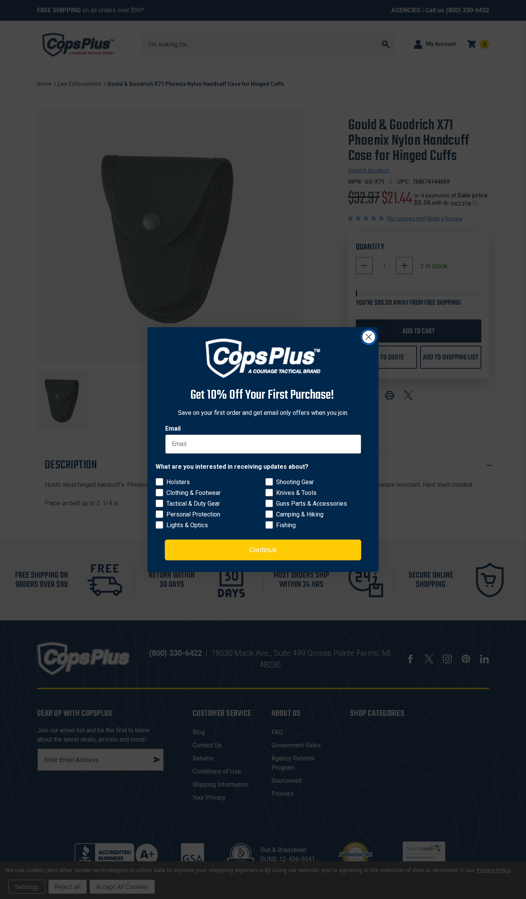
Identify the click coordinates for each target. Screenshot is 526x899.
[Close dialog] (368, 337)
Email (173, 428)
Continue (263, 550)
